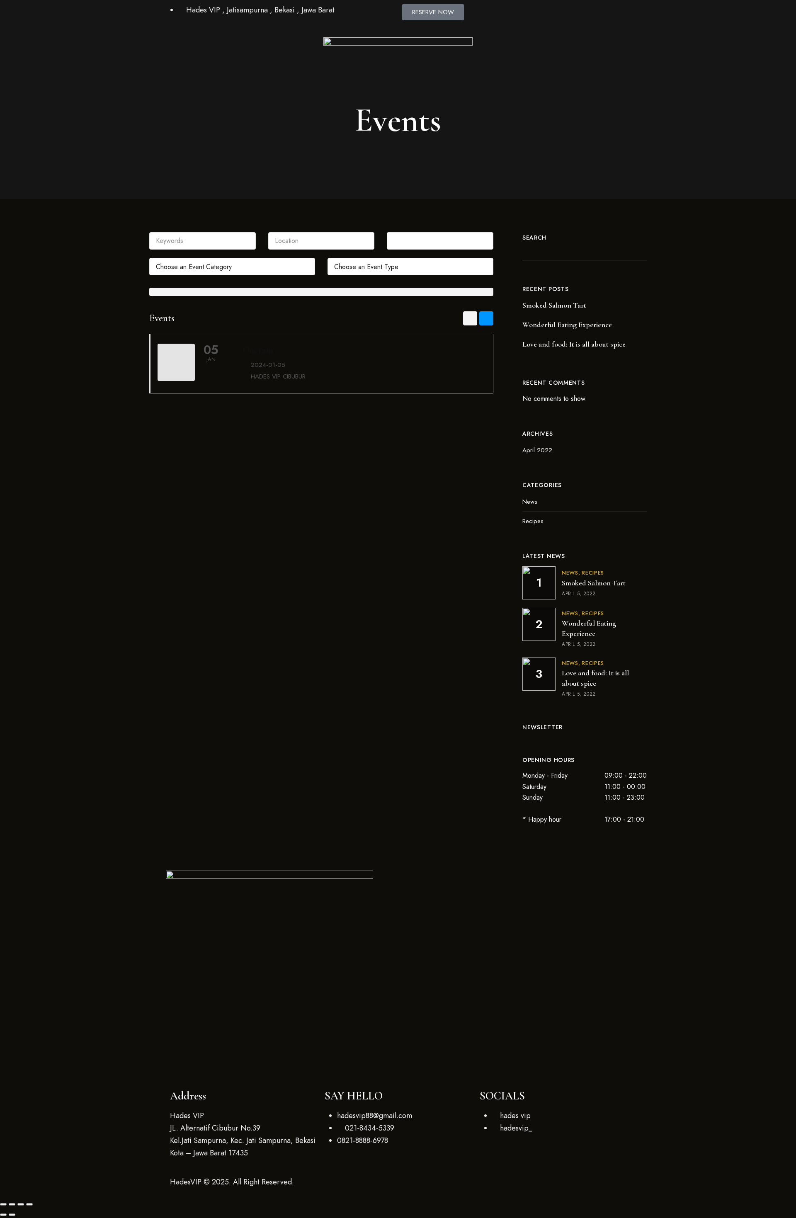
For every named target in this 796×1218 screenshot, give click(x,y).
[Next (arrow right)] (12, 1214)
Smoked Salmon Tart (554, 305)
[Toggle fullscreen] (12, 1204)
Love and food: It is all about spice (574, 344)
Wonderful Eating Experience (567, 324)
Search (534, 237)
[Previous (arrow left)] (3, 1214)
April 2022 (537, 450)
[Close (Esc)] (29, 1204)
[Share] (20, 1204)
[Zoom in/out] (3, 1204)
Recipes (533, 521)
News (529, 501)
